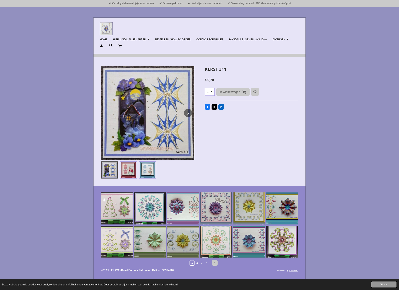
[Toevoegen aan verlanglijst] (255, 92)
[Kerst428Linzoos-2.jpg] (282, 241)
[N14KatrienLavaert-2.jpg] (149, 241)
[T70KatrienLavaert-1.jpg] (249, 241)
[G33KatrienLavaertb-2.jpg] (282, 208)
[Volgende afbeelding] (188, 113)
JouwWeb (293, 270)
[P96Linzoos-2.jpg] (149, 208)
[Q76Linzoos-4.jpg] (216, 241)
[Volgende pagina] (215, 263)
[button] (109, 170)
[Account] (102, 46)
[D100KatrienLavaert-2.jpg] (249, 208)
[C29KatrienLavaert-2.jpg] (183, 208)
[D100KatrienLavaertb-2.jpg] (216, 208)
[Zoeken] (111, 45)
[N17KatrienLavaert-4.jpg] (183, 241)
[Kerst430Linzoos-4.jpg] (116, 241)
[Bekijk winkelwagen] (120, 46)
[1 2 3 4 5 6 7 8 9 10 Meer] (210, 92)
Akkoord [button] (384, 284)
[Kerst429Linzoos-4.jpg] (116, 208)
